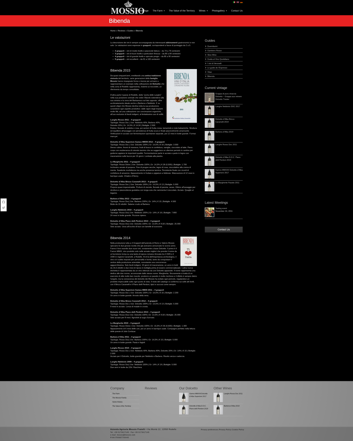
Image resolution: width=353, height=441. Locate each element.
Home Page (143, 10)
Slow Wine (211, 55)
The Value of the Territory (182, 10)
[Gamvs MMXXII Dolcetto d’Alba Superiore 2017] (209, 174)
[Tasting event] (209, 212)
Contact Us (237, 10)
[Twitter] (3, 207)
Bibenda (211, 76)
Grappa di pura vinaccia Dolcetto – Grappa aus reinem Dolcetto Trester (228, 96)
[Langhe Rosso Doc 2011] (209, 148)
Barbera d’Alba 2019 (224, 132)
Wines (202, 10)
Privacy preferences (209, 430)
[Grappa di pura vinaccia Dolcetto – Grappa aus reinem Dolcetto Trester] (209, 97)
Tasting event (221, 208)
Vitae (209, 72)
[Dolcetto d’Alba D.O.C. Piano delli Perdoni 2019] (209, 161)
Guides (210, 40)
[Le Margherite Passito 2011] (209, 186)
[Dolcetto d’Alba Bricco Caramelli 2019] (209, 123)
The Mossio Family (119, 398)
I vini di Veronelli (214, 63)
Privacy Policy (225, 430)
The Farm (158, 10)
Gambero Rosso (214, 50)
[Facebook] (3, 202)
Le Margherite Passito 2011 (227, 182)
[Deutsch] (241, 2)
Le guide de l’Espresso (217, 68)
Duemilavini (212, 46)
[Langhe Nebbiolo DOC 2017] (209, 110)
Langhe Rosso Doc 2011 (226, 144)
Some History (117, 402)
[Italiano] (234, 2)
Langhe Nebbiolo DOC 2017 (227, 106)
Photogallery (218, 10)
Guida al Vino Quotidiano (218, 59)
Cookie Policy (238, 430)
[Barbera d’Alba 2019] (209, 135)
